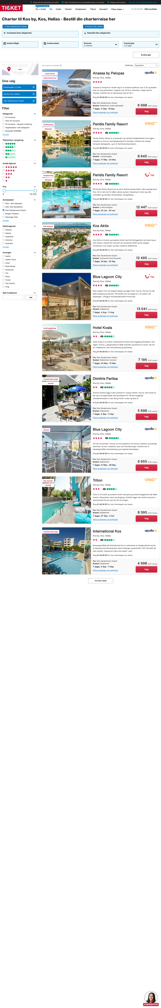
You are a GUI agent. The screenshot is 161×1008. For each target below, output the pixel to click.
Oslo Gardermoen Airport (16, 26)
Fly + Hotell (41, 9)
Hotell (58, 9)
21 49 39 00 (137, 9)
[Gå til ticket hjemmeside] (11, 8)
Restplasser (80, 9)
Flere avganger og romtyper (105, 112)
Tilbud (93, 9)
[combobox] (42, 35)
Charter (68, 9)
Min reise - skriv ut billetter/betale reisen (143, 2)
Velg (146, 111)
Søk (30, 297)
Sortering (129, 65)
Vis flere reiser (101, 581)
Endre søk (146, 55)
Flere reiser (118, 9)
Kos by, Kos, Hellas (95, 26)
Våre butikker (150, 9)
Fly (51, 9)
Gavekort (103, 9)
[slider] (3, 190)
